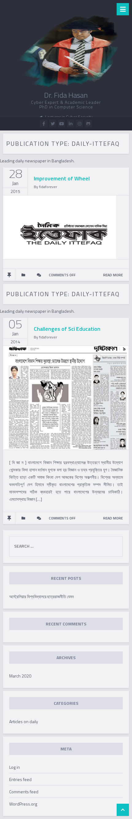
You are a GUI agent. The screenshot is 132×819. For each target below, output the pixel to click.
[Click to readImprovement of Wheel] (59, 227)
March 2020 (20, 676)
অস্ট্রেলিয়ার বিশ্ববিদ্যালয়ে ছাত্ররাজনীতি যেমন (41, 596)
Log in (14, 767)
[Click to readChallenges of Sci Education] (66, 397)
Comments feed (23, 791)
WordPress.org (23, 804)
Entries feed (20, 779)
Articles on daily (23, 721)
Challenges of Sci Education (67, 329)
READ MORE (113, 275)
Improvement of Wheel (62, 178)
